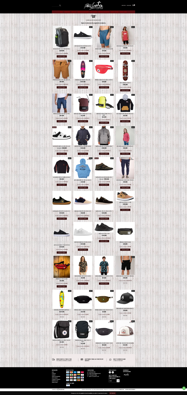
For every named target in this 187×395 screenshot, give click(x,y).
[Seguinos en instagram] (110, 372)
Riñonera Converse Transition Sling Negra (82, 309)
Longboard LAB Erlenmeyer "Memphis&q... (62, 309)
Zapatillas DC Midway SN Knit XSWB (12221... (83, 211)
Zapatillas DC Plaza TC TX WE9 (125, 202)
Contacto (73, 12)
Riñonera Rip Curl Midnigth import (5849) (104, 343)
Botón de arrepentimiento (130, 389)
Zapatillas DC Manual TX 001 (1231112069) (62, 245)
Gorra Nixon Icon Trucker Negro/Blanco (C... (125, 308)
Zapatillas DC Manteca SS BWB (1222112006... (62, 146)
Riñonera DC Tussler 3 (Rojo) (62, 278)
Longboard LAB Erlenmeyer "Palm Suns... (83, 79)
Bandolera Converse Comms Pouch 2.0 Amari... (104, 114)
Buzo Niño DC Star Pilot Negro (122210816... (61, 177)
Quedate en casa (114, 12)
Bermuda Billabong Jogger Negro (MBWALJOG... (125, 276)
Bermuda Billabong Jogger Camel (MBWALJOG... (62, 79)
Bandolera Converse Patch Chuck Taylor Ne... (62, 340)
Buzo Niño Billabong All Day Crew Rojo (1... (125, 146)
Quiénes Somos (123, 12)
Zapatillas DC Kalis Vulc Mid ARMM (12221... (104, 177)
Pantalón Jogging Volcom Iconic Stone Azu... (125, 180)
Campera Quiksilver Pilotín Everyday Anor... (104, 146)
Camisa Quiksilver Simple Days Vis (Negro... (83, 276)
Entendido (112, 393)
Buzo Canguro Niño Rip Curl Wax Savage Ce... (83, 180)
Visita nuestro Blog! (93, 375)
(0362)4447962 (92, 372)
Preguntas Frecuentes (104, 12)
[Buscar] (60, 5)
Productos (67, 12)
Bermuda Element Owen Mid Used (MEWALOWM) (104, 48)
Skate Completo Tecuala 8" (125, 82)
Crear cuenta (124, 5)
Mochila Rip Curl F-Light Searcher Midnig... (61, 48)
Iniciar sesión (129, 5)
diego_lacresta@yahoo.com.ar (95, 373)
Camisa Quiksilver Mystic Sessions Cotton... (104, 276)
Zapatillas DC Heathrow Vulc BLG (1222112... (61, 211)
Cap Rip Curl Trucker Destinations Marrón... (125, 343)
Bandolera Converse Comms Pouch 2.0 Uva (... (83, 113)
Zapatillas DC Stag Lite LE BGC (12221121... (104, 211)
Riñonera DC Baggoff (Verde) (125, 242)
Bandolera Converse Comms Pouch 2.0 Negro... (83, 341)
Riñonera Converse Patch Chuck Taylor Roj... (104, 79)
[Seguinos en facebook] (113, 372)
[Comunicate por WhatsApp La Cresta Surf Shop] (184, 388)
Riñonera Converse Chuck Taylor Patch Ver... (104, 309)
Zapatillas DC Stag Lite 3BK (104, 233)
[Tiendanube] (58, 389)
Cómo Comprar (93, 12)
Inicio (61, 12)
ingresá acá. (122, 389)
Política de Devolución (83, 12)
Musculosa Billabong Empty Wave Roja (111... (125, 46)
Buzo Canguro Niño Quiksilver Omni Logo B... (125, 113)
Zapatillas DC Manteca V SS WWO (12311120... (83, 242)
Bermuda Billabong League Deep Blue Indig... (61, 113)
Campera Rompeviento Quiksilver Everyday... (82, 146)
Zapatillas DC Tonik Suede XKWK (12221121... (83, 46)
